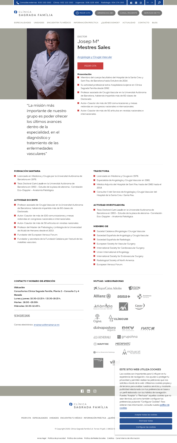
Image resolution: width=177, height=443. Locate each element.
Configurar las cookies (146, 427)
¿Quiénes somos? (110, 22)
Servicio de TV (152, 13)
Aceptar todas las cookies (146, 414)
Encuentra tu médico (59, 22)
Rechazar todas (146, 420)
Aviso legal (41, 438)
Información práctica (86, 22)
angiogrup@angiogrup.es (46, 324)
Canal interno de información (128, 438)
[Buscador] (159, 2)
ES (148, 2)
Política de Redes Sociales (95, 438)
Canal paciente (128, 13)
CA (152, 2)
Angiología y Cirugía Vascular (94, 57)
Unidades (39, 22)
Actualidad (129, 22)
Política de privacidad (57, 438)
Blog (154, 22)
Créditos (110, 438)
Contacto (143, 22)
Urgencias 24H (105, 13)
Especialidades (22, 22)
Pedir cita (85, 13)
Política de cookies (75, 438)
